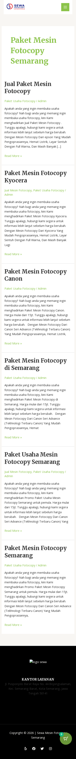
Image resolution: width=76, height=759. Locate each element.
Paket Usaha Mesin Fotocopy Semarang (32, 458)
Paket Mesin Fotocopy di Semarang (35, 364)
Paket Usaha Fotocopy (19, 101)
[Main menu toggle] (65, 7)
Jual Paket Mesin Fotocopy (27, 88)
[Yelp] (25, 748)
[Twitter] (42, 748)
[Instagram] (50, 748)
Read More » (13, 155)
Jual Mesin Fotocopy (18, 190)
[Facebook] (33, 748)
